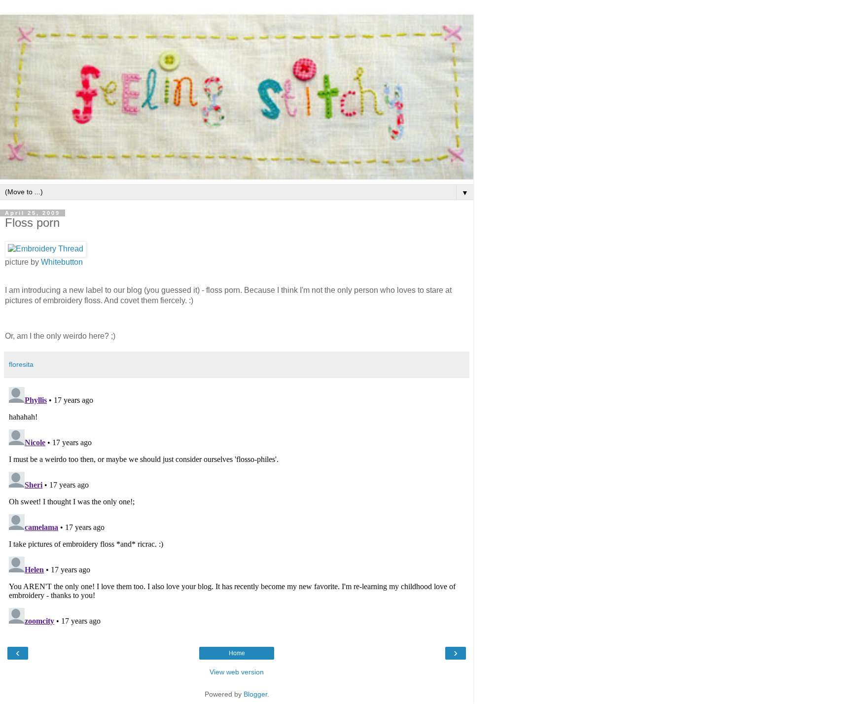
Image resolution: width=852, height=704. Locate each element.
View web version (237, 672)
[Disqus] (236, 506)
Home (237, 653)
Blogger (255, 694)
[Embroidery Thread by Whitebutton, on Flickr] (45, 249)
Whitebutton (62, 262)
